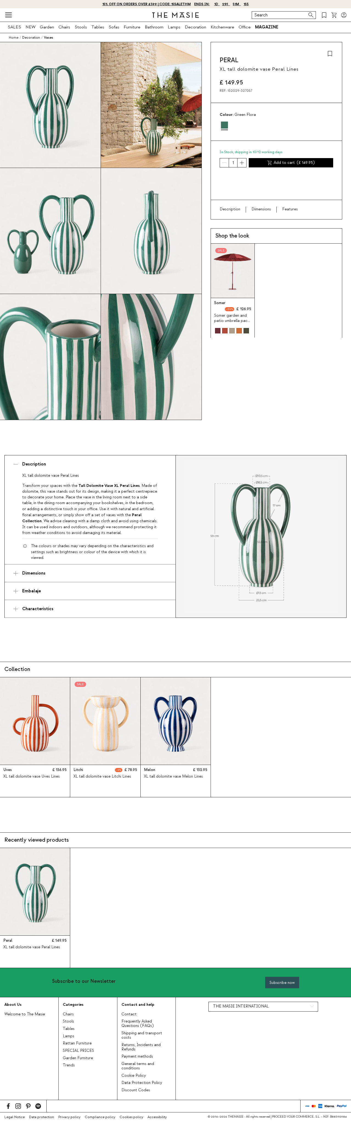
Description (230, 209)
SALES (14, 27)
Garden (47, 27)
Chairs (64, 27)
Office (245, 27)
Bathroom (154, 27)
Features (290, 209)
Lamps (174, 27)
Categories (73, 1004)
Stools (81, 27)
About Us (12, 1004)
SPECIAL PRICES (78, 1050)
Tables (97, 27)
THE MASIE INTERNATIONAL (241, 1006)
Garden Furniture (78, 1058)
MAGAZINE (266, 27)
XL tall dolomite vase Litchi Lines (102, 776)
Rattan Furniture (77, 1043)
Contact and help (137, 1004)
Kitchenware (222, 27)
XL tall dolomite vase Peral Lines (31, 947)
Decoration (195, 27)
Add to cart (294, 162)
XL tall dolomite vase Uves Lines (31, 776)
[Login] (344, 15)
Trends (69, 1065)
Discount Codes (135, 1090)
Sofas (114, 27)
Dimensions (261, 209)
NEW (30, 27)
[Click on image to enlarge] (261, 536)
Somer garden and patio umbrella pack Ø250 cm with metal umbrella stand (232, 323)
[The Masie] (175, 15)
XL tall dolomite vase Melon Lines (173, 776)
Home (13, 37)
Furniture (132, 27)
